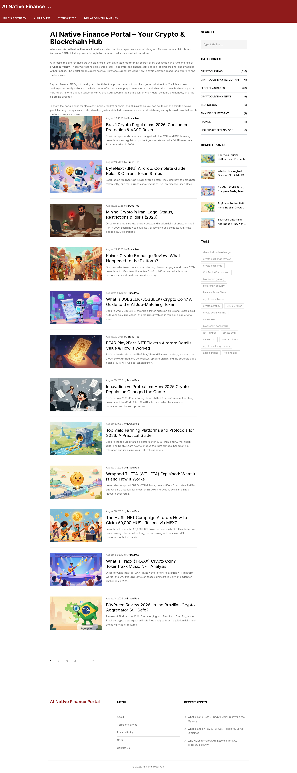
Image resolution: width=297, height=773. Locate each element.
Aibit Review (42, 18)
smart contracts (230, 339)
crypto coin (229, 332)
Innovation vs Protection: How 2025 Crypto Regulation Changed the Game (147, 389)
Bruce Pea (133, 118)
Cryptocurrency (212, 71)
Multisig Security (14, 18)
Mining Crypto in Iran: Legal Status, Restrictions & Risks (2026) (139, 214)
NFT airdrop (210, 332)
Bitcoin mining (210, 352)
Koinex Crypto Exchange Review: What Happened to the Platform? (143, 258)
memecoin (209, 319)
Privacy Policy (125, 732)
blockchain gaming (213, 279)
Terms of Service (127, 724)
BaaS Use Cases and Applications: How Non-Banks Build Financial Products (231, 222)
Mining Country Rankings (101, 18)
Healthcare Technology (217, 130)
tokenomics (231, 352)
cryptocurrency (211, 305)
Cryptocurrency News (216, 96)
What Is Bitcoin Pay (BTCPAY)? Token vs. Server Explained (216, 730)
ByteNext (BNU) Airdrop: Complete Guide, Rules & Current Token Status (146, 171)
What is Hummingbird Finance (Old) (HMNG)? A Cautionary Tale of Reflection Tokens (232, 173)
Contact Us (123, 747)
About (120, 716)
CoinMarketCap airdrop (216, 272)
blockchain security (214, 285)
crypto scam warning (214, 312)
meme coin (209, 339)
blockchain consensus (215, 325)
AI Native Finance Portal (28, 6)
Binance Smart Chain (214, 292)
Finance (206, 122)
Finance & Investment (215, 113)
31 (93, 661)
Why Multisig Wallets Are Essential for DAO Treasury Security (213, 742)
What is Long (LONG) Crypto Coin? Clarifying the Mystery (216, 718)
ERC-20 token (234, 305)
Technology (209, 105)
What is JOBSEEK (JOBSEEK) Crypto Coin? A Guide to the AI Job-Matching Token (149, 302)
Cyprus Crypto (66, 18)
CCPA (120, 740)
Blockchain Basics (213, 88)
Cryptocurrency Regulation (220, 80)
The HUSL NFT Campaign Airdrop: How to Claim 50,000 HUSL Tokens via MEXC (146, 520)
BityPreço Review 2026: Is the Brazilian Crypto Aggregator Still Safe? (231, 206)
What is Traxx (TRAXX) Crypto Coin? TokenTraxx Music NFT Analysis (141, 564)
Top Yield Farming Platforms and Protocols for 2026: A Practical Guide (150, 433)
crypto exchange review (217, 258)
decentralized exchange (217, 252)
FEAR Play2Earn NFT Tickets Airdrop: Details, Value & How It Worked (149, 345)
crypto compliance (213, 299)
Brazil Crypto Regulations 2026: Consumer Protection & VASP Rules (147, 127)
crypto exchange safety (216, 346)
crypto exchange (212, 265)
